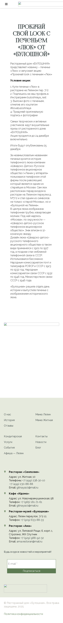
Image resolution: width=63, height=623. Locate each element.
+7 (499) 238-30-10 (33, 480)
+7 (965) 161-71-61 (31, 502)
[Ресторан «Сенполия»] (6, 472)
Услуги (8, 442)
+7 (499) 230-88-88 (21, 484)
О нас (7, 414)
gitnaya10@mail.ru (27, 487)
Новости (40, 442)
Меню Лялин (43, 414)
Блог (38, 447)
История (9, 420)
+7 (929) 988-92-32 (32, 537)
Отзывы (8, 425)
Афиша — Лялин (14, 453)
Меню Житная (44, 420)
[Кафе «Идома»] (6, 493)
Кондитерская (13, 436)
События (9, 447)
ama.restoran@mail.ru (29, 541)
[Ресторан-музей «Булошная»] (6, 511)
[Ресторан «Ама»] (6, 526)
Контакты (41, 436)
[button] (6, 4)
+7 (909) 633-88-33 (32, 519)
